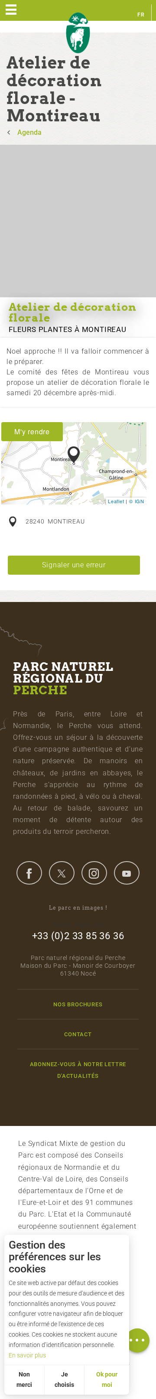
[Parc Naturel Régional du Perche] (78, 33)
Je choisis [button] (64, 1379)
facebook (29, 873)
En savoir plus (27, 1355)
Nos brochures (77, 1004)
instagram (94, 873)
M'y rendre (32, 431)
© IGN (136, 501)
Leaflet (116, 501)
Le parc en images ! (78, 907)
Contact (78, 1034)
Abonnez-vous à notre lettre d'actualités (78, 1070)
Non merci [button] (24, 1379)
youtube (126, 873)
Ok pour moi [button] (106, 1379)
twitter (61, 873)
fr (141, 15)
